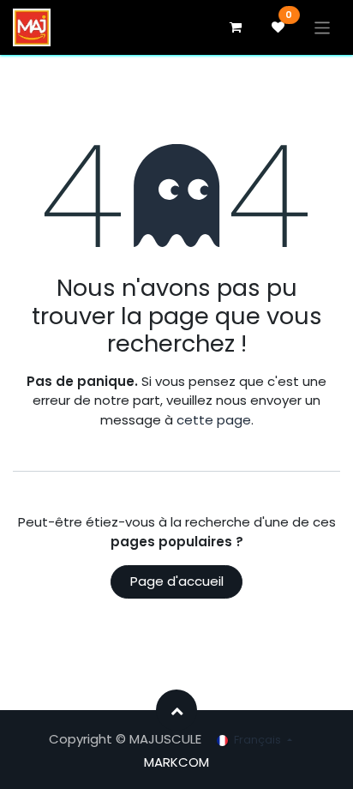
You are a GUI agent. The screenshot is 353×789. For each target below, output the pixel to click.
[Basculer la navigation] (322, 27)
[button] (176, 710)
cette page (213, 420)
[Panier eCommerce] (235, 27)
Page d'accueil (177, 581)
